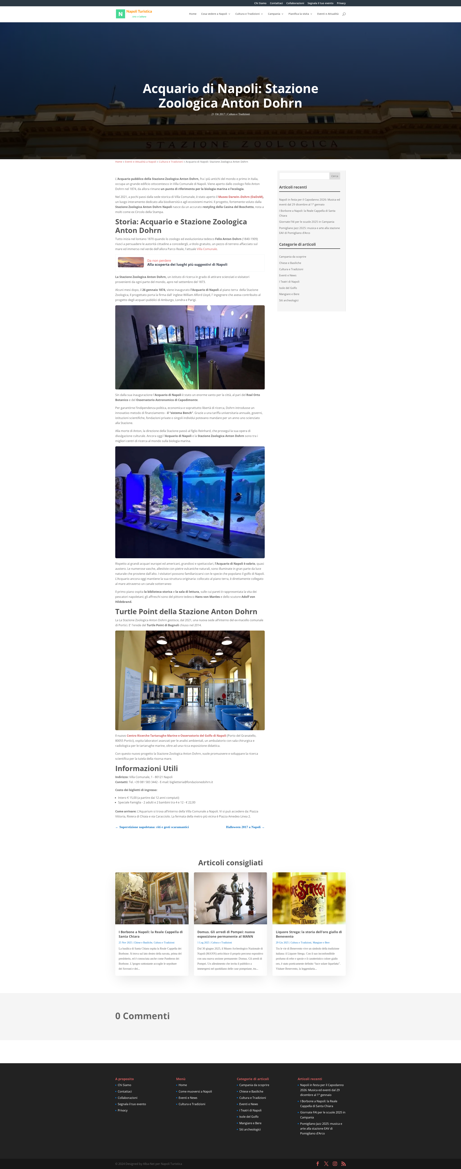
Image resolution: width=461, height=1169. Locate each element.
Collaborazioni (295, 3)
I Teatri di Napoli (289, 281)
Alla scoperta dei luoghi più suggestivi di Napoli (187, 264)
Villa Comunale (207, 249)
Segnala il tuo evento (321, 3)
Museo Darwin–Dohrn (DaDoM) (240, 197)
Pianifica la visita (298, 14)
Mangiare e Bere (289, 294)
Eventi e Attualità (328, 14)
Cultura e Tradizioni (247, 14)
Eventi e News (287, 275)
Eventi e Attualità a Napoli (140, 161)
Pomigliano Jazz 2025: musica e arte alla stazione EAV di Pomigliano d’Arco (321, 1128)
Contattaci (276, 3)
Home (192, 14)
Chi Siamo (260, 3)
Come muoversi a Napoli (195, 1091)
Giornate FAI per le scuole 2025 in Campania (306, 221)
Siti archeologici (289, 300)
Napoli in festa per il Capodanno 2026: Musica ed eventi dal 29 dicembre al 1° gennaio (322, 1090)
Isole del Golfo (288, 288)
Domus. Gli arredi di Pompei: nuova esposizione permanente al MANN (226, 934)
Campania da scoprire (292, 256)
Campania (274, 14)
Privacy (341, 3)
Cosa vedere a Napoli (214, 14)
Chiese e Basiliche (290, 263)
